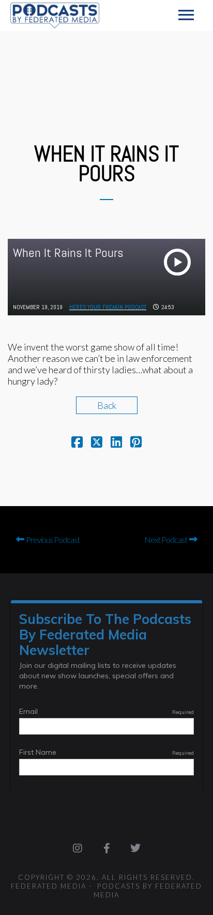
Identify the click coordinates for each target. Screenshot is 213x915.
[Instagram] (77, 848)
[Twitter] (135, 848)
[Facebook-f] (106, 848)
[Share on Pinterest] (136, 443)
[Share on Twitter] (96, 443)
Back (106, 405)
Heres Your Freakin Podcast (107, 307)
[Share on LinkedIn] (116, 443)
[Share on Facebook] (77, 443)
